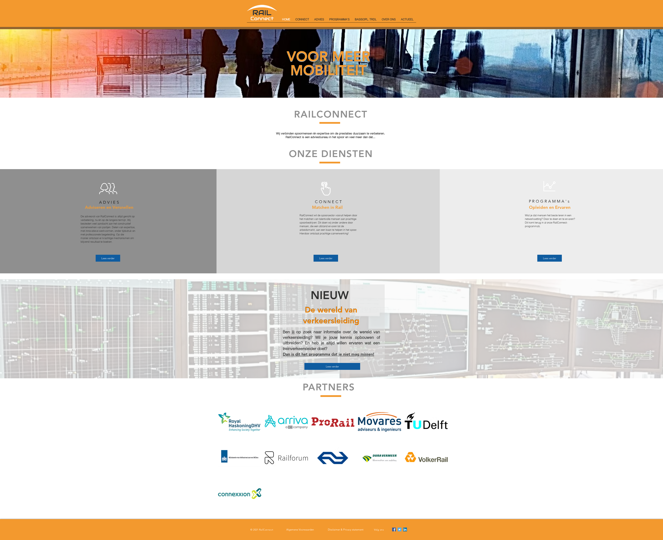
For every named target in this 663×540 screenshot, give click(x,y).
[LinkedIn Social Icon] (405, 529)
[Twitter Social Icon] (399, 529)
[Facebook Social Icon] (394, 529)
